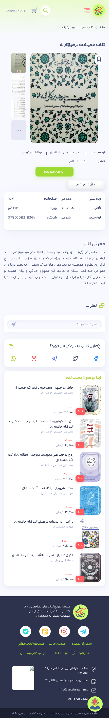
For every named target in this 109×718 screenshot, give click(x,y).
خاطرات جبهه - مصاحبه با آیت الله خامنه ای (44, 387)
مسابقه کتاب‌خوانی (30, 643)
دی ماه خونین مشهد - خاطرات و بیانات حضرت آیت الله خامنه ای (41, 424)
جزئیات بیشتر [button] (86, 184)
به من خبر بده (53, 171)
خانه (102, 27)
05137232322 (78, 699)
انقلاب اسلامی (77, 161)
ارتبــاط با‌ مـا (59, 653)
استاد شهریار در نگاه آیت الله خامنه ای (48, 488)
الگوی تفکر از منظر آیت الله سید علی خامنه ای (43, 555)
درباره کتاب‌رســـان (33, 653)
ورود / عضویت (16, 10)
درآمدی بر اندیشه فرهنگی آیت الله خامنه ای (44, 521)
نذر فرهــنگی (80, 653)
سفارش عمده (81, 643)
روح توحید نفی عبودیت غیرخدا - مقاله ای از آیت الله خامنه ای (41, 457)
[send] (13, 324)
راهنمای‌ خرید (57, 643)
